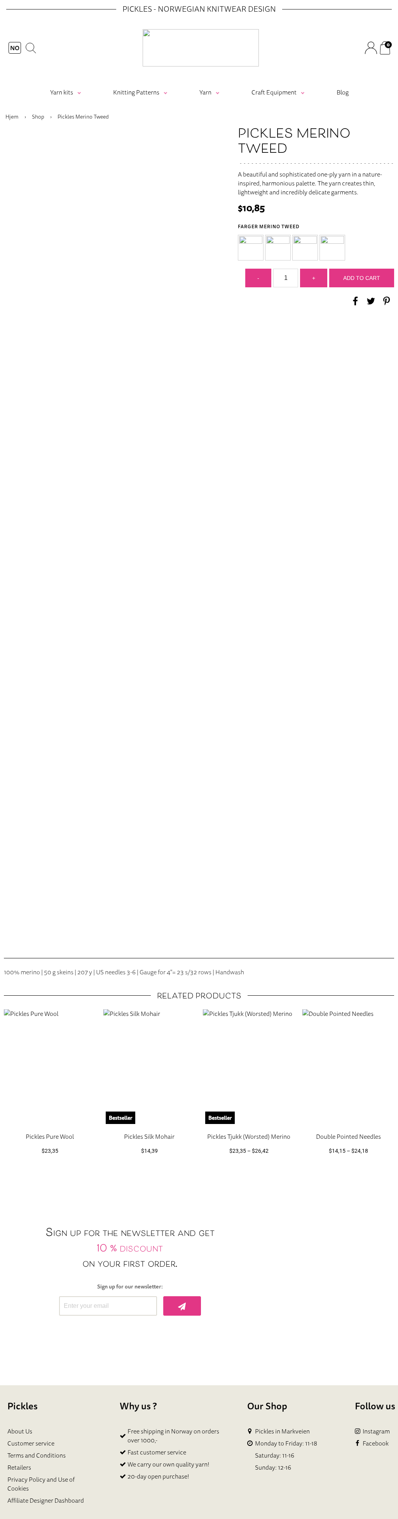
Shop (38, 116)
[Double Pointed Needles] (348, 1067)
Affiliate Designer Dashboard (45, 1500)
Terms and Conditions (36, 1455)
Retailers (19, 1467)
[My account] (370, 48)
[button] (251, 247)
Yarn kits (61, 92)
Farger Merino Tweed (269, 226)
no (14, 48)
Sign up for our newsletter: (130, 1287)
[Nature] (250, 247)
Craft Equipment (274, 92)
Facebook (376, 1443)
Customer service (30, 1443)
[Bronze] (305, 247)
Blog (343, 92)
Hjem (12, 116)
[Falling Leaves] (278, 247)
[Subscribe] (182, 1306)
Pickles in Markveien (282, 1431)
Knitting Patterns (136, 92)
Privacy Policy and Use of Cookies (41, 1483)
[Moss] (332, 247)
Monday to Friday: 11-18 (286, 1443)
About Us (19, 1431)
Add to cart (361, 278)
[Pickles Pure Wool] (50, 1067)
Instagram (376, 1431)
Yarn (205, 92)
